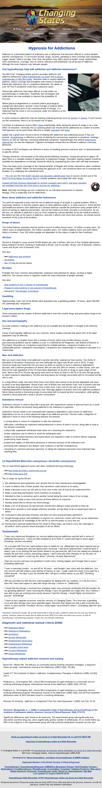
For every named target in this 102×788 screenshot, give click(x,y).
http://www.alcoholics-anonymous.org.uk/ (27, 471)
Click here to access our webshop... (44, 185)
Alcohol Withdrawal (17, 637)
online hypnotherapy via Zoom (36, 77)
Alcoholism (9, 260)
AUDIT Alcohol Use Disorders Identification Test (48, 176)
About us (63, 771)
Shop (51, 33)
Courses (63, 33)
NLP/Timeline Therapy (86, 767)
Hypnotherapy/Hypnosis (32, 767)
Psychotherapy (12, 767)
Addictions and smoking (19, 256)
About (28, 29)
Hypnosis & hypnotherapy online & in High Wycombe (51, 742)
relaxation (55, 130)
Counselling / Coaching (59, 769)
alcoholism (13, 634)
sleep (40, 125)
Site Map (88, 771)
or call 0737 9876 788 (81, 737)
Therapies (67, 29)
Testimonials (38, 33)
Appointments (75, 771)
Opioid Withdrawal (16, 654)
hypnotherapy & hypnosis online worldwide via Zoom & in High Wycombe (67, 750)
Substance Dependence (19, 631)
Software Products (80, 769)
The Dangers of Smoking (26, 291)
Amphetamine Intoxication (20, 641)
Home (18, 29)
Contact (41, 29)
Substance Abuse (16, 628)
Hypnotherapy (16, 137)
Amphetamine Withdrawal (20, 644)
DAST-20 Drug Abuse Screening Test (19, 178)
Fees (53, 29)
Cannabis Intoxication (18, 647)
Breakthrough (39, 769)
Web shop (95, 769)
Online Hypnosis (18, 771)
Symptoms (82, 29)
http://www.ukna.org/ (17, 474)
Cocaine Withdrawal (17, 650)
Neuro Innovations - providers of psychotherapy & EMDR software (58, 758)
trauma (84, 118)
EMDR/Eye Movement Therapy (59, 767)
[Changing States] (51, 25)
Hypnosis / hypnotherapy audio (42, 771)
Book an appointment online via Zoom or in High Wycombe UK (41, 737)
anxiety (74, 118)
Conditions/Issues (23, 769)
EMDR (5, 135)
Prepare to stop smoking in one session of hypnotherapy (30, 288)
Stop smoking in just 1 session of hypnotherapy (26, 285)
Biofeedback (7, 769)
